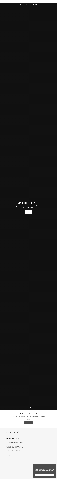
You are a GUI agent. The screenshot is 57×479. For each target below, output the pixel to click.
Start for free (40, 1)
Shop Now (28, 211)
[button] (26, 407)
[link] (28, 4)
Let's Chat (28, 422)
